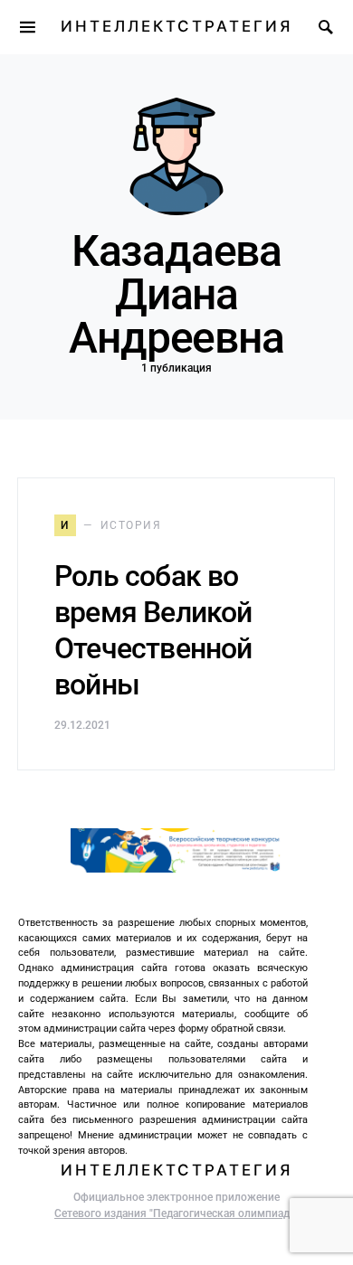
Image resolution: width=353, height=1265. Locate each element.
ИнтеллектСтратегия (176, 26)
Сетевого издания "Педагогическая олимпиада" (176, 1213)
